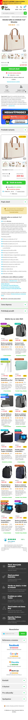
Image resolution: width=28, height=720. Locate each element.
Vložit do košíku (16, 183)
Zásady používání (14, 706)
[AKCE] (20, 7)
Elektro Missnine (5, 284)
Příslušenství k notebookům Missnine (10, 287)
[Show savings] (8, 62)
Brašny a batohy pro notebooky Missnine (11, 288)
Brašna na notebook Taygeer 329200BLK (6, 450)
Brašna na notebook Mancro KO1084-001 (7, 344)
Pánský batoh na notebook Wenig (5, 485)
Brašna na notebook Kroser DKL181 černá (21, 521)
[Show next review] (25, 549)
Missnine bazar (13, 280)
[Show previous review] (3, 549)
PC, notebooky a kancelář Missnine (9, 285)
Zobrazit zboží (14, 69)
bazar (13, 710)
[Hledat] (25, 13)
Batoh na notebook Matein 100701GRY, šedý (20, 415)
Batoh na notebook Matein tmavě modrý (21, 485)
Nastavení (21, 706)
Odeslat (23, 633)
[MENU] (16, 7)
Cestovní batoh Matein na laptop (20, 344)
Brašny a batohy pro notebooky (19, 16)
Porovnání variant (14, 212)
